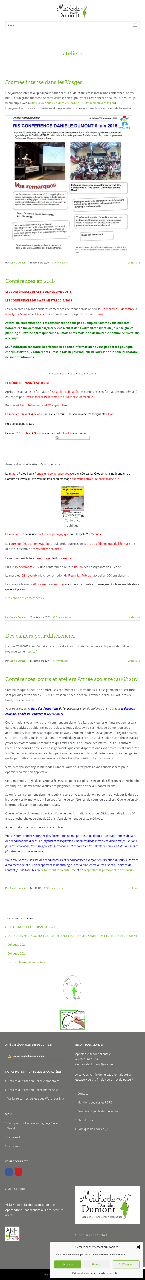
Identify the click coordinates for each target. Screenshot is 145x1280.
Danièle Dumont (18, 262)
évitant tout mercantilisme (58, 870)
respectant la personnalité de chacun (109, 870)
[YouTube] (18, 1172)
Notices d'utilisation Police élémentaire (33, 1081)
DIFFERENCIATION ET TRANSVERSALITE (32, 927)
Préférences (126, 1264)
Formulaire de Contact (92, 1235)
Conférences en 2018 (30, 281)
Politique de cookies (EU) (93, 1129)
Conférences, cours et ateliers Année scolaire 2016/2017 (71, 679)
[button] (138, 1247)
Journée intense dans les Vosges (43, 82)
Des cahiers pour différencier (40, 635)
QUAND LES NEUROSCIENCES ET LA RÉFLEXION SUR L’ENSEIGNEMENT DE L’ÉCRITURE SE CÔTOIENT (72, 936)
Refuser (96, 1264)
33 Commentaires (62, 617)
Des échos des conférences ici (25, 598)
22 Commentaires (53, 888)
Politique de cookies (82, 1272)
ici (26, 709)
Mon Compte (16, 1189)
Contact (82, 1094)
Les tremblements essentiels (26, 962)
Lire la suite (134, 262)
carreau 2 (13, 1146)
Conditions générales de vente (97, 1111)
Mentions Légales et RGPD (107, 1272)
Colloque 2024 (16, 945)
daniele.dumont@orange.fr (98, 1064)
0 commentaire (60, 262)
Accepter (67, 1264)
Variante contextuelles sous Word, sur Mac (36, 1098)
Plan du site (85, 1120)
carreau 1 (13, 1137)
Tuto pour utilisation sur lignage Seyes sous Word (36, 1125)
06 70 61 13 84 (88, 1059)
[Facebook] (9, 1172)
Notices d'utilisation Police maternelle (32, 1090)
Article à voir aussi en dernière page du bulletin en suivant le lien (72, 103)
